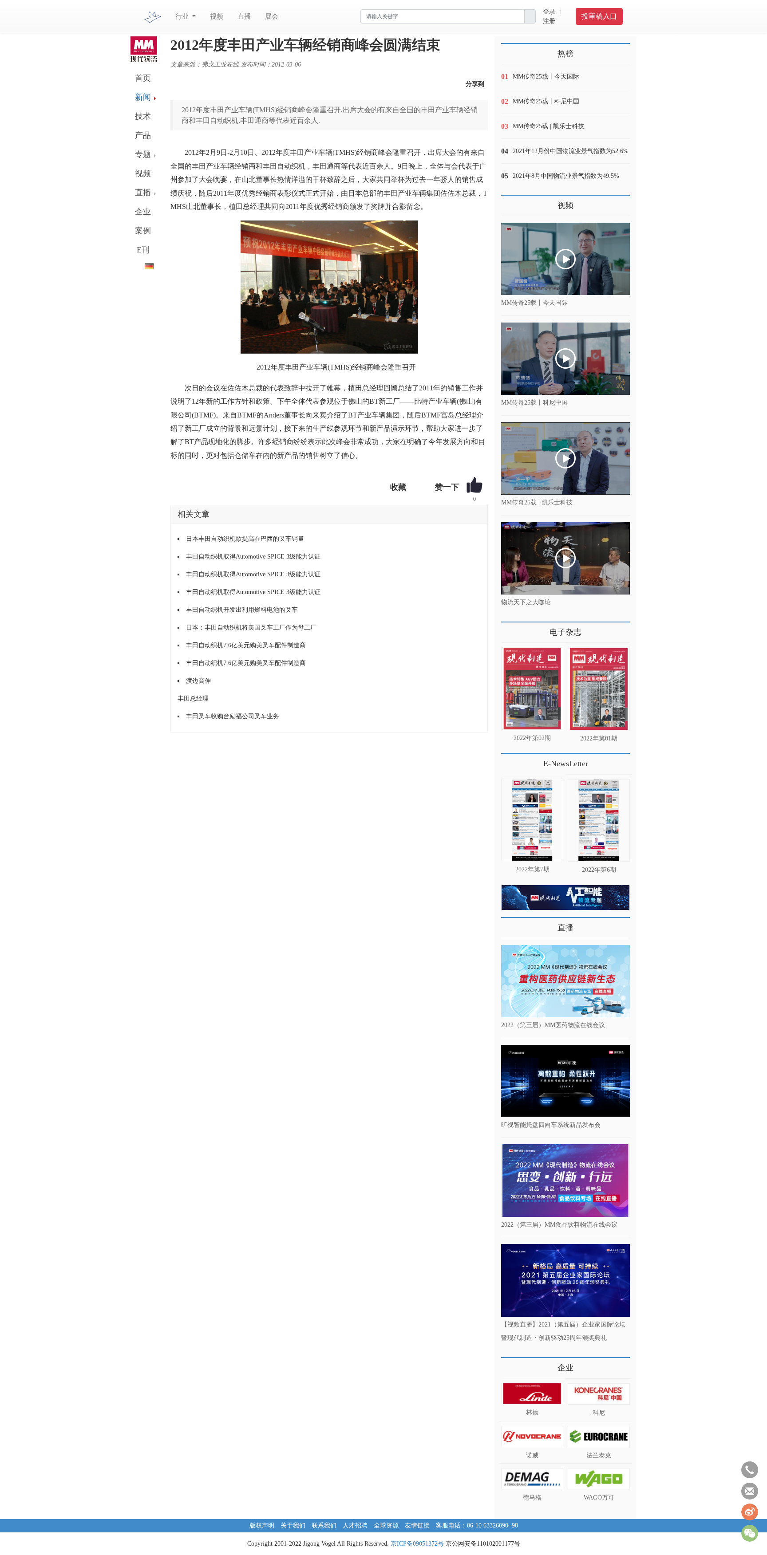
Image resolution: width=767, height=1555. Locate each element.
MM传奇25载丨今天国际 (546, 76)
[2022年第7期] (532, 820)
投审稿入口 (599, 16)
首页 (143, 78)
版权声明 (261, 1525)
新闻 (143, 97)
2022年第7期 (532, 869)
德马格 (532, 1497)
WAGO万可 (599, 1497)
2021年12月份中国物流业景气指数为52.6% (571, 151)
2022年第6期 (599, 869)
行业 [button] (182, 16)
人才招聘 (355, 1525)
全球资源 (386, 1525)
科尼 (599, 1412)
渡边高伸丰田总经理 (194, 689)
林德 (532, 1412)
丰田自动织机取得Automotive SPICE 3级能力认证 (253, 556)
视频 (216, 16)
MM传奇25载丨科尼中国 (546, 101)
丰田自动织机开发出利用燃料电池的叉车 (242, 609)
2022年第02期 (532, 738)
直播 (244, 16)
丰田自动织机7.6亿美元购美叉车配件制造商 (246, 645)
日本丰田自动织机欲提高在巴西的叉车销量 (245, 538)
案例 (143, 230)
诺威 (532, 1455)
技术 (143, 116)
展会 (271, 16)
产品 (143, 135)
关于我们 (293, 1525)
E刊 (143, 249)
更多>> (510, 629)
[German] (142, 264)
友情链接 (417, 1525)
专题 (143, 154)
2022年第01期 (598, 738)
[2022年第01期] (599, 689)
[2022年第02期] (532, 688)
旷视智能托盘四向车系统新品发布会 (551, 1125)
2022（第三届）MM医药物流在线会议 (553, 1025)
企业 (143, 211)
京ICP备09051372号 (417, 1543)
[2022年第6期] (599, 820)
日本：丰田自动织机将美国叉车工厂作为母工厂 (251, 627)
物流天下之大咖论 (526, 602)
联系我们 (324, 1525)
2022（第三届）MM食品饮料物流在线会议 (559, 1224)
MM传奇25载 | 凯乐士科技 (548, 126)
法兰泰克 (598, 1455)
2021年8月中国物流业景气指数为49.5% (566, 176)
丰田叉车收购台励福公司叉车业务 (232, 716)
